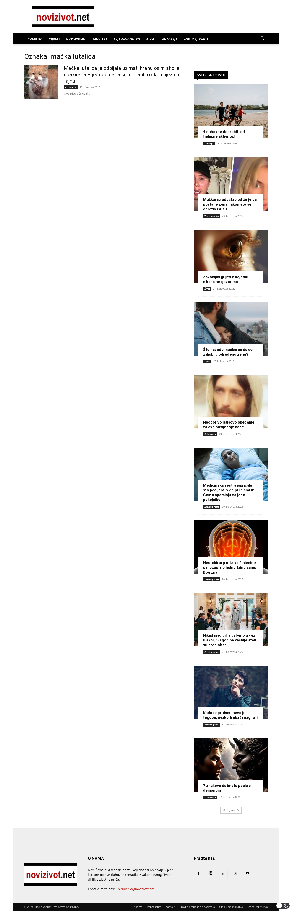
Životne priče (211, 216)
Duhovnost (76, 38)
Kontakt (170, 907)
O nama (138, 907)
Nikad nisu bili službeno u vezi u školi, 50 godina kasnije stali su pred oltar (229, 640)
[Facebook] (198, 873)
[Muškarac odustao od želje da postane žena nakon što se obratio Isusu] (231, 184)
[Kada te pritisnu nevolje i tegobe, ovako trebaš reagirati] (231, 692)
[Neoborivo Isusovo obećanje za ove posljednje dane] (231, 402)
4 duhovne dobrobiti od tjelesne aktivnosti (224, 134)
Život (151, 38)
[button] (262, 39)
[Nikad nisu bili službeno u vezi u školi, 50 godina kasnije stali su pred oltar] (231, 619)
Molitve (100, 38)
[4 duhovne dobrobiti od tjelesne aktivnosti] (231, 111)
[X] (235, 873)
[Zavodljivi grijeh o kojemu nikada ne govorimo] (231, 256)
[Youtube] (247, 873)
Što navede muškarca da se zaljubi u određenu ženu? (228, 352)
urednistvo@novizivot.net (135, 889)
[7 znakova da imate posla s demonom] (231, 765)
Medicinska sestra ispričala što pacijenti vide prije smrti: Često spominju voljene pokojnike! (228, 492)
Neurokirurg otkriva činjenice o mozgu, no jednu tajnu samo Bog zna (229, 567)
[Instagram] (210, 873)
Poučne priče (211, 724)
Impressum (154, 907)
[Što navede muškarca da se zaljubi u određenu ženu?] (231, 329)
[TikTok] (223, 873)
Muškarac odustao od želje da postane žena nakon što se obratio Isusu (230, 204)
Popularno (70, 87)
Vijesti (54, 38)
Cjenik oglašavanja (231, 907)
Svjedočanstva (127, 38)
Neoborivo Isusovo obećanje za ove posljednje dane (228, 424)
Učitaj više (229, 810)
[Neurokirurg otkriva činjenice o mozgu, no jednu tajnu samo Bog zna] (231, 547)
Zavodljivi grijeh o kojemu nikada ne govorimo (225, 279)
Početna (34, 38)
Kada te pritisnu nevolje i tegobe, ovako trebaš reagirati (230, 715)
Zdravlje (169, 38)
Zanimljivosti (196, 38)
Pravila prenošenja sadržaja (197, 907)
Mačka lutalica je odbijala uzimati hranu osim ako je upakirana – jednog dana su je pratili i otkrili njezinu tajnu (122, 74)
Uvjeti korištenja (257, 907)
